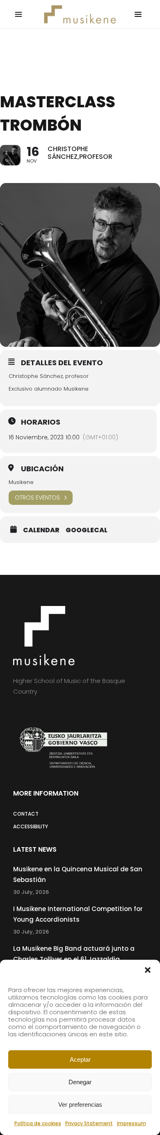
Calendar (41, 530)
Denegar (80, 1081)
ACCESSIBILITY (30, 826)
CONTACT (26, 813)
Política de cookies (37, 1123)
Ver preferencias (80, 1104)
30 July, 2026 (31, 892)
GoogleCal (86, 530)
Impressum (131, 1123)
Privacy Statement (89, 1123)
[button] (148, 970)
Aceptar (80, 1059)
